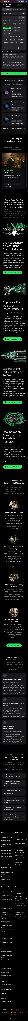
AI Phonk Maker (5, 972)
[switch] (23, 13)
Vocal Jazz (6, 45)
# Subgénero (6, 27)
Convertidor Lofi (5, 876)
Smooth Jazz (11, 36)
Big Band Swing (13, 39)
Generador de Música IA (7, 835)
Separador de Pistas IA (6, 856)
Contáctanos (4, 996)
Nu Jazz (21, 42)
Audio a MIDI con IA (6, 867)
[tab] (7, 9)
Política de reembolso (6, 989)
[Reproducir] (6, 92)
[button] (21, 1)
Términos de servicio (6, 987)
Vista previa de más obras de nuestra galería (14, 128)
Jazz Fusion (20, 39)
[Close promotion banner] (26, 1)
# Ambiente (15, 30)
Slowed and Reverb (5, 879)
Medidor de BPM (19, 862)
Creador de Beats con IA (21, 839)
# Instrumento (6, 30)
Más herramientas (19, 855)
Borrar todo (22, 48)
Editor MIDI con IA (5, 870)
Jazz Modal (6, 42)
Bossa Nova (18, 36)
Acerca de (3, 998)
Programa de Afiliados (6, 1001)
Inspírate (22, 17)
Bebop (5, 36)
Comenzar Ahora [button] (15, 645)
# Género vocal (7, 33)
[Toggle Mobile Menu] (24, 5)
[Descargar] (12, 91)
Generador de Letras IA (6, 837)
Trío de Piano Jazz (13, 42)
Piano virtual (18, 864)
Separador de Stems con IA (10, 397)
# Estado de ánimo (16, 27)
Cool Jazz (5, 39)
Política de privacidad (6, 984)
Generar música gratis (15, 74)
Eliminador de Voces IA (6, 853)
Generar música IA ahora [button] (14, 273)
